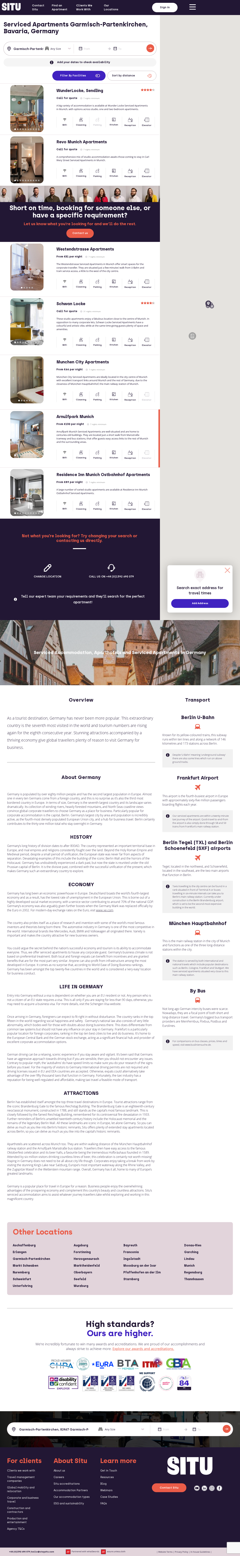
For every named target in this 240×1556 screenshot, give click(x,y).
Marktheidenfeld (87, 1265)
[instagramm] (212, 1488)
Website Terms (165, 1551)
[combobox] (24, 49)
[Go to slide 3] (20, 129)
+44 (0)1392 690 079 (19, 1552)
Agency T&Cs (16, 1528)
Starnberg (131, 1279)
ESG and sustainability (69, 1503)
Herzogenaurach (86, 1259)
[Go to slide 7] (31, 129)
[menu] (192, 7)
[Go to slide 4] (23, 129)
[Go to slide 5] (25, 129)
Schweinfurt (22, 1279)
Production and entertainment (17, 1520)
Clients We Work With (84, 7)
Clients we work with (21, 1470)
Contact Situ (38, 7)
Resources (107, 1477)
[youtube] (197, 1488)
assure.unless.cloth (116, 1551)
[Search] (150, 48)
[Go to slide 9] (36, 129)
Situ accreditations (67, 1483)
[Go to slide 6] (28, 129)
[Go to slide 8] (33, 129)
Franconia (131, 1252)
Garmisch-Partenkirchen (31, 1259)
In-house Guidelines (200, 1551)
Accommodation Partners (71, 1490)
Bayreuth (130, 1245)
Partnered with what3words (85, 1551)
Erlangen (19, 1252)
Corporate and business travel (23, 1499)
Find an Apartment (59, 7)
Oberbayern (83, 1272)
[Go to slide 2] (17, 129)
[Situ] (189, 1474)
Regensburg (193, 1272)
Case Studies (109, 1497)
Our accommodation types (72, 1497)
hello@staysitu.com (42, 1552)
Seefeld (80, 1279)
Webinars (106, 1490)
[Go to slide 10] (38, 129)
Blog (103, 1483)
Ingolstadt (131, 1259)
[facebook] (219, 1488)
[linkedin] (204, 1488)
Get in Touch (108, 1470)
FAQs (103, 1503)
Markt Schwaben (25, 1265)
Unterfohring (22, 1286)
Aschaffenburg (24, 1245)
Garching (191, 1252)
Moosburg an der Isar (139, 1265)
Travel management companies (21, 1479)
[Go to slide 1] (15, 129)
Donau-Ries (192, 1245)
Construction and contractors (18, 1510)
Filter (73, 75)
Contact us (80, 233)
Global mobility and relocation (20, 1489)
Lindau (189, 1259)
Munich (189, 1265)
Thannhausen (194, 1279)
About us (59, 1470)
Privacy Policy (181, 1551)
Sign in (165, 7)
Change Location (47, 576)
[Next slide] (50, 108)
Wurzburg (81, 1286)
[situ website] (11, 7)
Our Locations (111, 7)
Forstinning (82, 1252)
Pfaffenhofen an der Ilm (142, 1272)
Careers (59, 1477)
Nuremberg (21, 1272)
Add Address (200, 603)
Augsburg (81, 1245)
